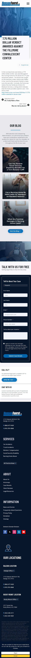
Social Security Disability (11, 453)
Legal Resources (8, 491)
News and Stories (9, 507)
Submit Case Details (15, 356)
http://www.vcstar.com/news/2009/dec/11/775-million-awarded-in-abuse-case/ (16, 93)
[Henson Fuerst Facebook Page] (5, 532)
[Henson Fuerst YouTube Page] (23, 532)
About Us (6, 479)
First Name (6, 290)
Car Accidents (7, 444)
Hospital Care (24, 65)
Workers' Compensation (11, 450)
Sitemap (6, 519)
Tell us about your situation (11, 329)
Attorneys (6, 482)
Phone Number (7, 319)
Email (5, 310)
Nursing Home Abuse (10, 456)
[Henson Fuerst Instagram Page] (14, 532)
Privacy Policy (7, 513)
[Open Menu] (28, 3)
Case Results (7, 485)
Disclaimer (6, 516)
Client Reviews (8, 488)
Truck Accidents (8, 447)
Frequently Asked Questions (12, 510)
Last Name (6, 300)
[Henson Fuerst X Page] (10, 532)
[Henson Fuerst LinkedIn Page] (19, 532)
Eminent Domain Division (11, 527)
